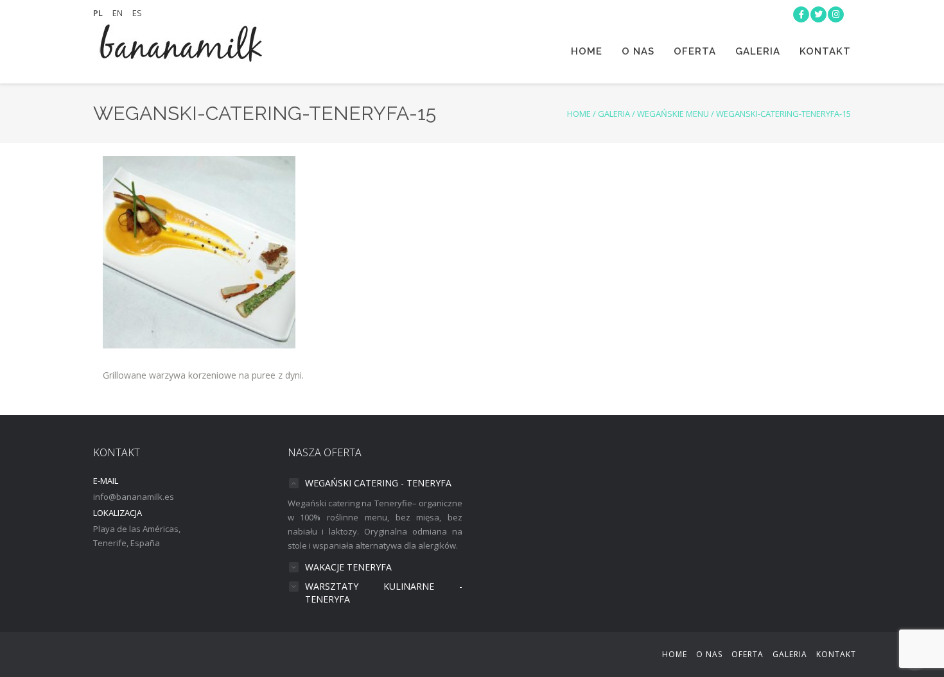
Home (586, 51)
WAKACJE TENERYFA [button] (348, 567)
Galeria (757, 51)
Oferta (695, 51)
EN (117, 13)
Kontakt (825, 51)
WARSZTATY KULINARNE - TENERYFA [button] (384, 592)
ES (137, 13)
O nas (638, 51)
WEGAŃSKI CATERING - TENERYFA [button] (378, 483)
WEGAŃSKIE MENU (673, 113)
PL (98, 13)
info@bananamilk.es (133, 496)
